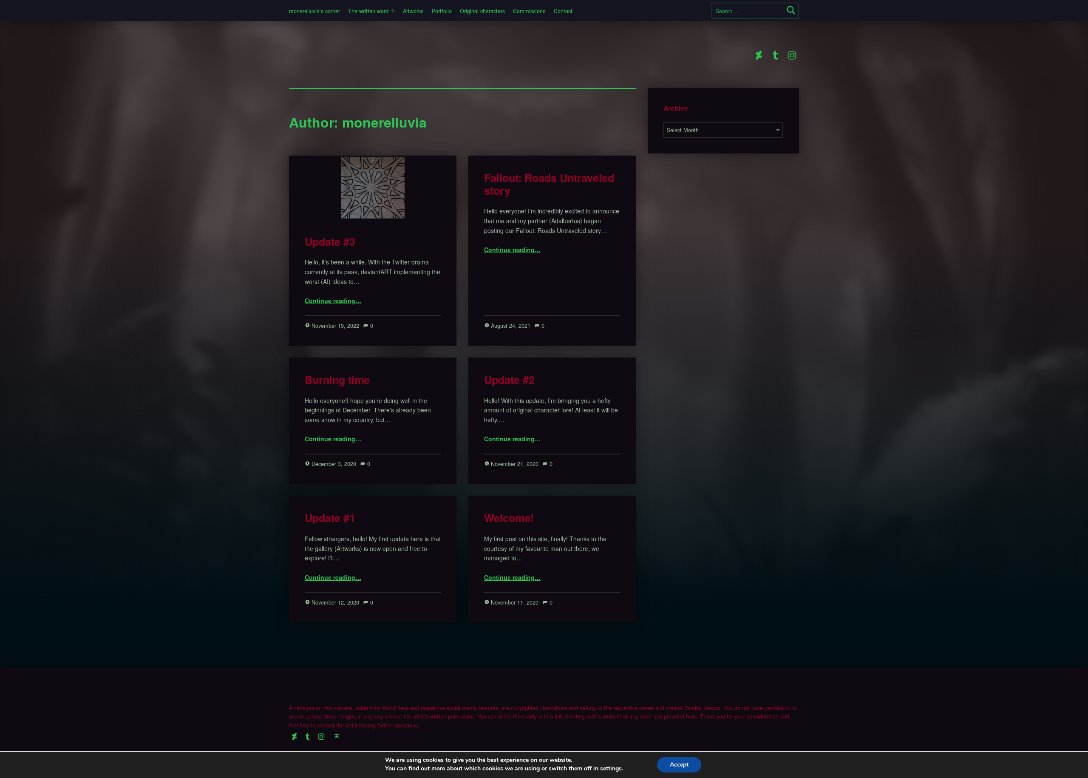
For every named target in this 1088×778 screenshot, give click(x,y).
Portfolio (442, 11)
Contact (563, 11)
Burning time (337, 379)
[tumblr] (775, 54)
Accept (679, 765)
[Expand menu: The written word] (393, 11)
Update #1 (330, 517)
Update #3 (330, 241)
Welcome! (509, 517)
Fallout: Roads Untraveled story (549, 184)
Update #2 (509, 379)
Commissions (529, 11)
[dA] (758, 54)
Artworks (413, 11)
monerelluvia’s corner (314, 11)
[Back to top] (337, 736)
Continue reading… (333, 300)
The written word (368, 11)
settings (611, 768)
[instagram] (792, 54)
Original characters (482, 11)
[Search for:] (755, 11)
